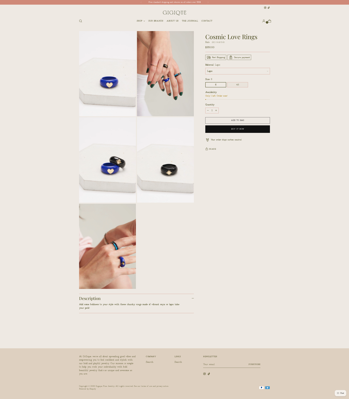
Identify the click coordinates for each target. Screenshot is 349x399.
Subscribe (254, 364)
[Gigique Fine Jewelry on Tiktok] (268, 7)
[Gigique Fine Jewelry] (174, 13)
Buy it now (237, 129)
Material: (212, 65)
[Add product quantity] (207, 110)
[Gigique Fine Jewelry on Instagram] (265, 7)
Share (212, 149)
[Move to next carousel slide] (267, 339)
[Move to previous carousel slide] (261, 339)
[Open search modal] (80, 21)
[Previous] (141, 2)
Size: (208, 79)
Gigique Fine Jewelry (105, 386)
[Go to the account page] (262, 21)
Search (149, 362)
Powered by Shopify (87, 389)
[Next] (208, 2)
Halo (207, 42)
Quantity (209, 104)
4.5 (237, 84)
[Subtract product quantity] (216, 110)
